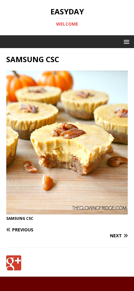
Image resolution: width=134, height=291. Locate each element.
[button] (125, 41)
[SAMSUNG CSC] (67, 211)
